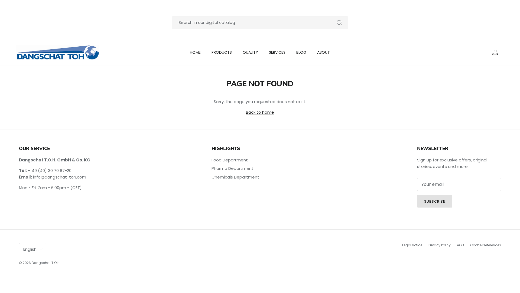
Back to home (260, 112)
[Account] (494, 52)
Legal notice (412, 245)
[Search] (339, 22)
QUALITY (250, 52)
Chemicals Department (235, 177)
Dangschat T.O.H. (46, 262)
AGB (460, 245)
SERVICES (277, 52)
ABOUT (323, 52)
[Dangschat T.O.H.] (57, 52)
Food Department (230, 160)
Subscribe (434, 201)
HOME (195, 52)
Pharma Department (232, 168)
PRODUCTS (222, 52)
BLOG (301, 52)
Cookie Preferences (485, 245)
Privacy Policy (439, 245)
